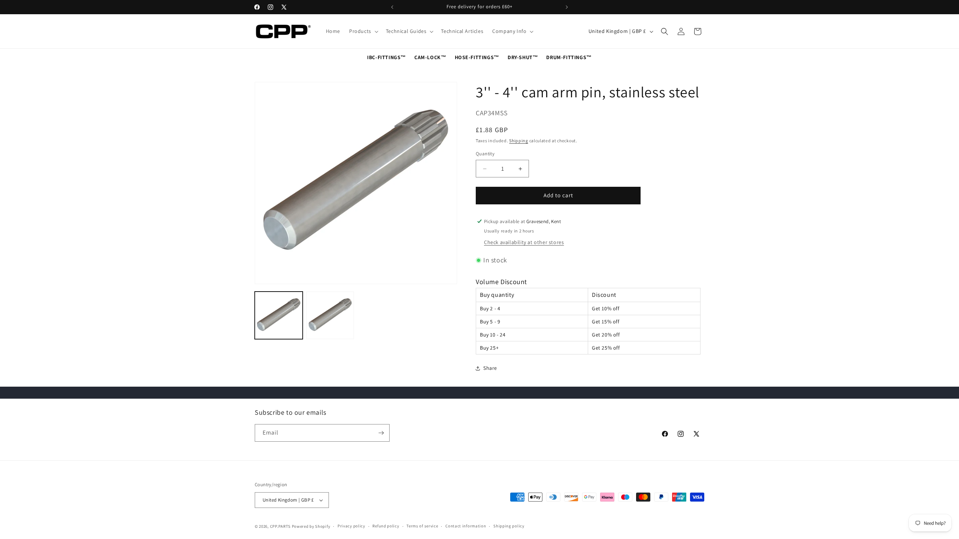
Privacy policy (351, 526)
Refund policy (385, 526)
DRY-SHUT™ (523, 57)
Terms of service (422, 526)
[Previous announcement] (392, 7)
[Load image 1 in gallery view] (279, 315)
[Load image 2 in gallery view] (330, 315)
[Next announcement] (567, 7)
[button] (363, 31)
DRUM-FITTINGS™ (569, 57)
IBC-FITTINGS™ (386, 57)
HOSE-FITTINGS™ (477, 57)
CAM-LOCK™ (430, 57)
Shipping (518, 140)
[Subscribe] (381, 433)
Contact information (465, 526)
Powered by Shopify (311, 526)
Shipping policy (508, 526)
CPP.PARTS (280, 526)
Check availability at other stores (524, 242)
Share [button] (490, 368)
